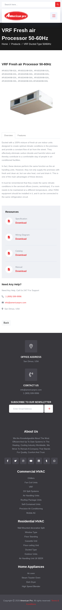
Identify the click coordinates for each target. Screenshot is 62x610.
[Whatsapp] (54, 461)
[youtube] (31, 461)
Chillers (31, 478)
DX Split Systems (31, 491)
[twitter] (15, 461)
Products (15, 44)
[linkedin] (39, 461)
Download (21, 223)
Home (5, 44)
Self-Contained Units (31, 504)
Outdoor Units (31, 554)
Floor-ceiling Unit (31, 545)
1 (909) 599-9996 (13, 296)
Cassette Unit (31, 541)
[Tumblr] (46, 461)
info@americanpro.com (15, 302)
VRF (31, 487)
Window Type (31, 532)
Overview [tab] (8, 135)
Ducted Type (31, 550)
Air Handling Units (31, 496)
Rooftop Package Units (31, 500)
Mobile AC (31, 513)
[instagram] (23, 461)
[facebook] (7, 461)
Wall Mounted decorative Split (31, 528)
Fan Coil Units (31, 482)
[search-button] (57, 4)
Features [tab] (22, 135)
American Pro (26, 600)
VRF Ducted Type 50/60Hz (37, 44)
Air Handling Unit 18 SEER (31, 558)
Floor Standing (31, 537)
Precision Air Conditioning (31, 509)
